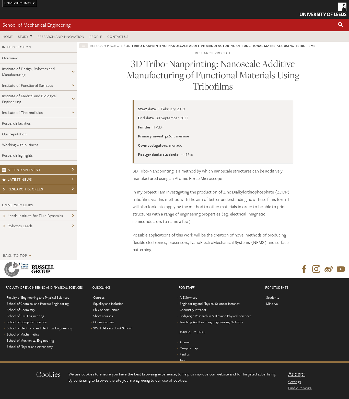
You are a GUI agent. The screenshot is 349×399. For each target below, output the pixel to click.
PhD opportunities (106, 309)
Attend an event (24, 169)
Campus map (189, 348)
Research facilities (16, 123)
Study (23, 36)
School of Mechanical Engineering (37, 24)
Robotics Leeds (20, 226)
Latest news (20, 179)
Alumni (185, 341)
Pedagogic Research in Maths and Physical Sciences (215, 315)
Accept (296, 374)
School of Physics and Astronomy (30, 346)
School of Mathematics (23, 334)
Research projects (106, 45)
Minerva (272, 303)
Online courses (103, 322)
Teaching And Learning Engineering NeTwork (211, 322)
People (95, 36)
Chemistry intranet (193, 309)
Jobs (182, 360)
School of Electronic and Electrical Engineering (39, 328)
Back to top (15, 255)
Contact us (117, 36)
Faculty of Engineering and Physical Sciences (38, 297)
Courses (98, 297)
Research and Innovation (61, 36)
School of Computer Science (27, 322)
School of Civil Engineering (25, 315)
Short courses (103, 315)
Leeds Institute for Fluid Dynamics (35, 215)
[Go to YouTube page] (341, 269)
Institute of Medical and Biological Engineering (29, 98)
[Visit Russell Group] (44, 269)
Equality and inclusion (108, 303)
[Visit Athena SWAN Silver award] (17, 269)
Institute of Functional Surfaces (27, 85)
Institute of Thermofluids (22, 112)
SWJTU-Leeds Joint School (112, 328)
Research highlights (17, 155)
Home (8, 36)
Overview (10, 58)
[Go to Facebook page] (304, 269)
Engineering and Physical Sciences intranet (210, 303)
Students (272, 297)
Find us (185, 354)
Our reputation (14, 134)
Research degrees (25, 189)
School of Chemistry (21, 309)
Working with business (20, 144)
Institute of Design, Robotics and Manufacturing (28, 71)
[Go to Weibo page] (328, 269)
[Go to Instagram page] (316, 269)
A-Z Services (188, 297)
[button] (340, 25)
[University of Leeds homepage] (323, 9)
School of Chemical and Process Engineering (38, 303)
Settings (294, 381)
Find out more (300, 388)
